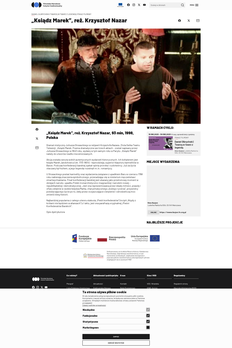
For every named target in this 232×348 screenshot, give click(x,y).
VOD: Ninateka (153, 284)
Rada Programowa (127, 288)
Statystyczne (90, 321)
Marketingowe (91, 327)
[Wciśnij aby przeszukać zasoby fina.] (182, 5)
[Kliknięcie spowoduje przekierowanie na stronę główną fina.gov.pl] (46, 5)
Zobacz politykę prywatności (94, 305)
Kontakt (123, 284)
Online (153, 212)
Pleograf (69, 284)
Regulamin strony (181, 284)
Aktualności (98, 284)
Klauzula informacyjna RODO (185, 288)
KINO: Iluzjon (152, 288)
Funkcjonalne (90, 315)
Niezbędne (89, 309)
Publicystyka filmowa (102, 288)
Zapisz (116, 337)
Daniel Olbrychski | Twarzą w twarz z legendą (53, 14)
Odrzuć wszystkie (116, 343)
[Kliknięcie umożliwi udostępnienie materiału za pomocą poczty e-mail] (198, 20)
